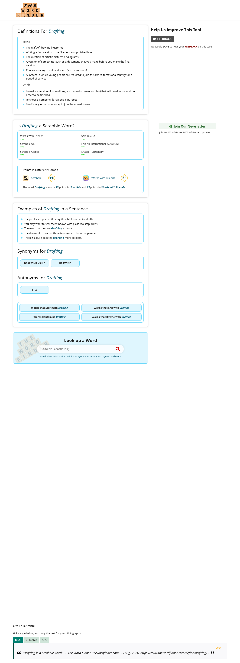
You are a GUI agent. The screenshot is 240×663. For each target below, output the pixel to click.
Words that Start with (49, 307)
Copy (218, 647)
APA (44, 640)
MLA (18, 640)
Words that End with (111, 307)
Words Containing (50, 317)
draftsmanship (34, 263)
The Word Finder (30, 10)
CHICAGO (31, 640)
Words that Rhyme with (111, 317)
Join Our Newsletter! (189, 126)
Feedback (164, 39)
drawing (65, 263)
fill (34, 289)
